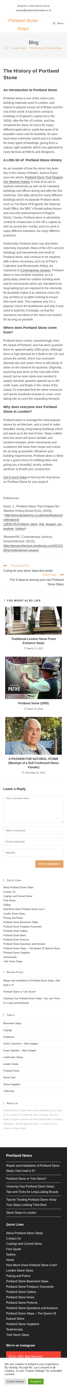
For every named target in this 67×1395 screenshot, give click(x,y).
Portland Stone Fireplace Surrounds (22, 926)
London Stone (10, 1064)
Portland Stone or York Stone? (19, 991)
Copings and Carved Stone (17, 896)
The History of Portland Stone (46, 48)
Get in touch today (15, 477)
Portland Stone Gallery (15, 931)
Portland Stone (11, 1070)
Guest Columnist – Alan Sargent (20, 1043)
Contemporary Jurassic (35, 270)
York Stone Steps (12, 961)
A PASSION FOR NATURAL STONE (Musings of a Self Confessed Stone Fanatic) (33, 763)
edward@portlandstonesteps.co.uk (33, 10)
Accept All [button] (35, 1381)
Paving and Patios (13, 917)
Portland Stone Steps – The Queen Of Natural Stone (31, 948)
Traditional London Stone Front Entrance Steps (33, 641)
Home (10, 1259)
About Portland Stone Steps (18, 887)
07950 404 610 (35, 6)
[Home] (6, 48)
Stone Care (9, 1077)
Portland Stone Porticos (16, 939)
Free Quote (9, 900)
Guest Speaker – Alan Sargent (19, 1050)
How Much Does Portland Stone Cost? (24, 909)
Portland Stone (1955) (33, 703)
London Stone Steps (14, 913)
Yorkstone (8, 1091)
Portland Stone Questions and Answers (24, 944)
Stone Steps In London (21, 1212)
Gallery (7, 904)
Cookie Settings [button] (15, 1381)
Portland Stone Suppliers (16, 952)
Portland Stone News (14, 935)
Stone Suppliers (11, 1084)
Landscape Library (13, 1057)
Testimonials (10, 957)
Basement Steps (12, 1023)
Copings (7, 1030)
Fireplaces (9, 1037)
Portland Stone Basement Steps (20, 922)
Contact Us (9, 891)
